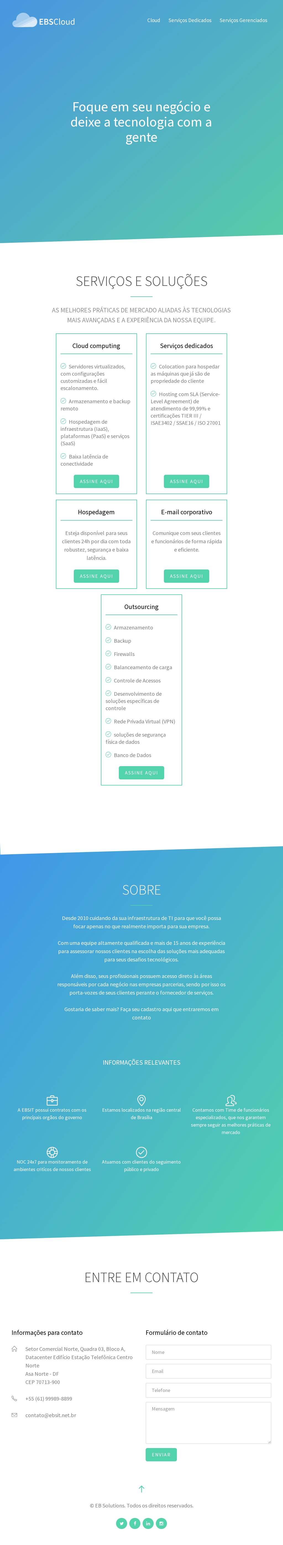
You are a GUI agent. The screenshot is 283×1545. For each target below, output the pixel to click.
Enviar (161, 1454)
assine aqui (96, 481)
